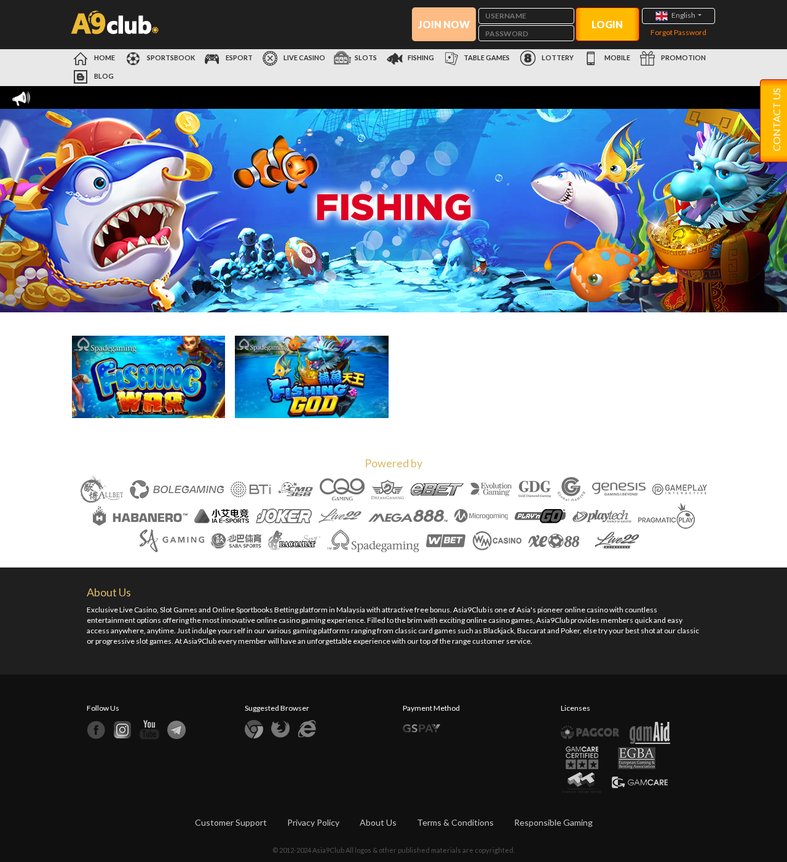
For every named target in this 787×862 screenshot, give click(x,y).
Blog (103, 76)
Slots (366, 57)
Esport (238, 57)
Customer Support (231, 822)
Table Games (487, 57)
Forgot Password (678, 32)
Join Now (444, 24)
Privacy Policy (313, 822)
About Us (378, 822)
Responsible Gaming (553, 822)
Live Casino (303, 57)
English (683, 15)
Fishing (421, 57)
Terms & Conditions (455, 822)
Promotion (683, 57)
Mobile (616, 57)
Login (607, 24)
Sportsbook (170, 57)
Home (104, 57)
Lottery (557, 57)
